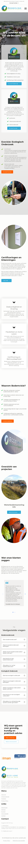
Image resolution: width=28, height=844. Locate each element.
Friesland (3, 798)
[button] (25, 594)
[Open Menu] (25, 8)
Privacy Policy (4, 801)
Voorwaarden (4, 813)
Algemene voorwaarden (19, 840)
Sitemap (3, 809)
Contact (3, 815)
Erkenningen (4, 807)
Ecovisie (3, 811)
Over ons (3, 794)
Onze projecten (5, 796)
